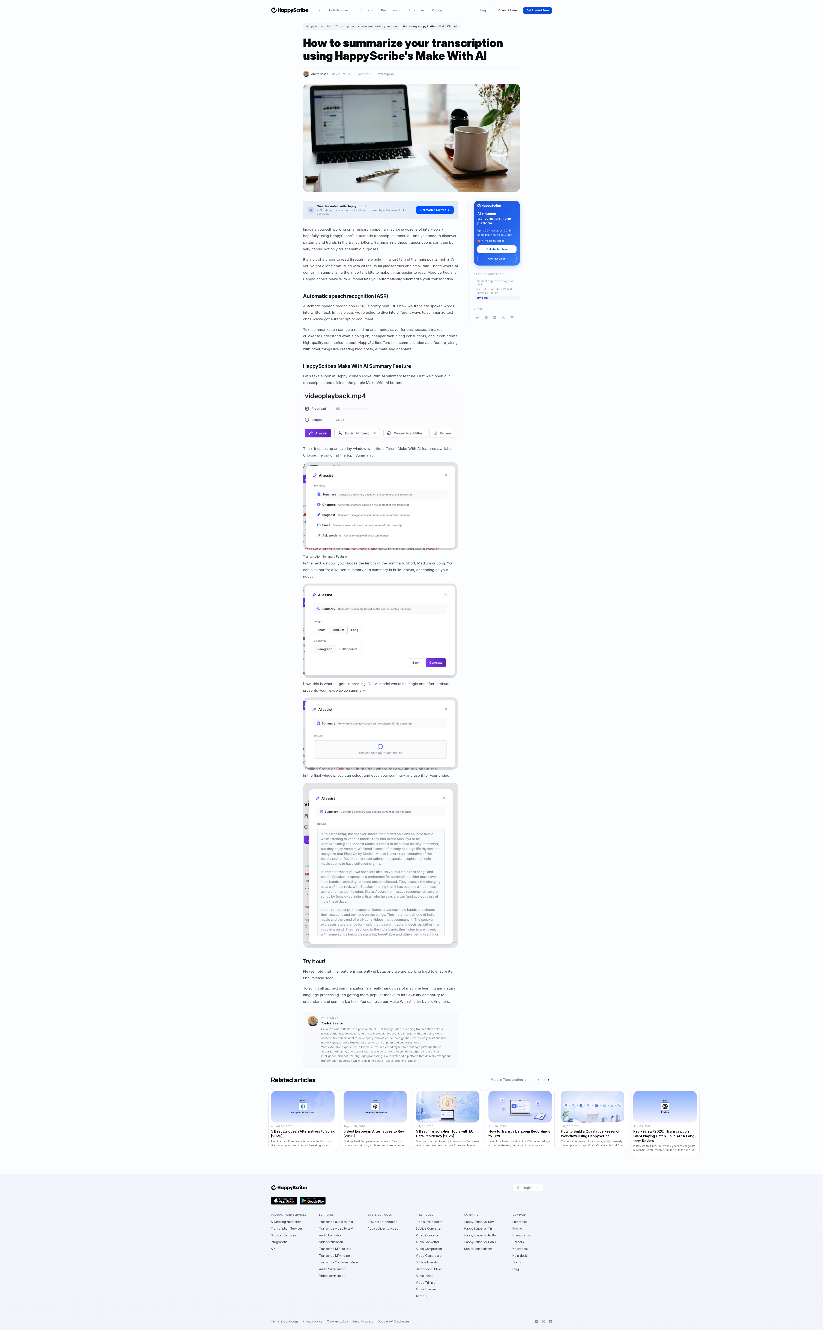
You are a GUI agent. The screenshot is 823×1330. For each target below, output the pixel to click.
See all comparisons (478, 1249)
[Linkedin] (536, 1321)
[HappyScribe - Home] (289, 10)
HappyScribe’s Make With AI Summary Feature (494, 291)
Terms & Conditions (284, 1321)
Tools (365, 10)
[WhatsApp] (486, 317)
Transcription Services (287, 1228)
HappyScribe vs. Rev (479, 1222)
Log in (485, 10)
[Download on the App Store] (284, 1201)
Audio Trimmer (426, 1289)
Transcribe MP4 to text (335, 1255)
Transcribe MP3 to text (335, 1249)
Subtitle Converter (429, 1228)
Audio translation (330, 1235)
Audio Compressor (429, 1249)
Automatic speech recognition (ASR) (495, 282)
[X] (503, 317)
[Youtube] (550, 1321)
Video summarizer (332, 1276)
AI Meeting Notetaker (286, 1222)
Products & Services (334, 10)
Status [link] (516, 1262)
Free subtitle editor (429, 1222)
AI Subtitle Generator (382, 1222)
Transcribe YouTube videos (338, 1262)
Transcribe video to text (336, 1228)
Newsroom (520, 1249)
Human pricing (522, 1235)
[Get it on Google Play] (313, 1201)
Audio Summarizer (332, 1269)
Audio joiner (424, 1276)
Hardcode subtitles (429, 1269)
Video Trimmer (426, 1282)
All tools (421, 1296)
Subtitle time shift (428, 1262)
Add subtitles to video (383, 1228)
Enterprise (416, 10)
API (273, 1249)
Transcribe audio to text (336, 1222)
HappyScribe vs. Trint (479, 1228)
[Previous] (539, 1080)
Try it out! (482, 297)
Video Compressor (429, 1255)
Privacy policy (313, 1321)
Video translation (331, 1242)
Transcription (345, 26)
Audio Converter (427, 1242)
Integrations (279, 1242)
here (445, 1001)
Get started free (497, 249)
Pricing (437, 10)
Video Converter (428, 1235)
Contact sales (497, 258)
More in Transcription (507, 1079)
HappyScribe (314, 26)
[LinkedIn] (495, 317)
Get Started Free (537, 10)
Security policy (362, 1321)
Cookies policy (337, 1321)
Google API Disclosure (393, 1321)
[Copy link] (478, 317)
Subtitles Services (283, 1235)
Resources (389, 10)
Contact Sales (508, 10)
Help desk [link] (519, 1255)
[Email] (512, 317)
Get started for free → (434, 210)
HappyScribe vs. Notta (480, 1235)
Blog (329, 26)
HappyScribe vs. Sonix (480, 1242)
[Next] (548, 1080)
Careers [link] (518, 1242)
